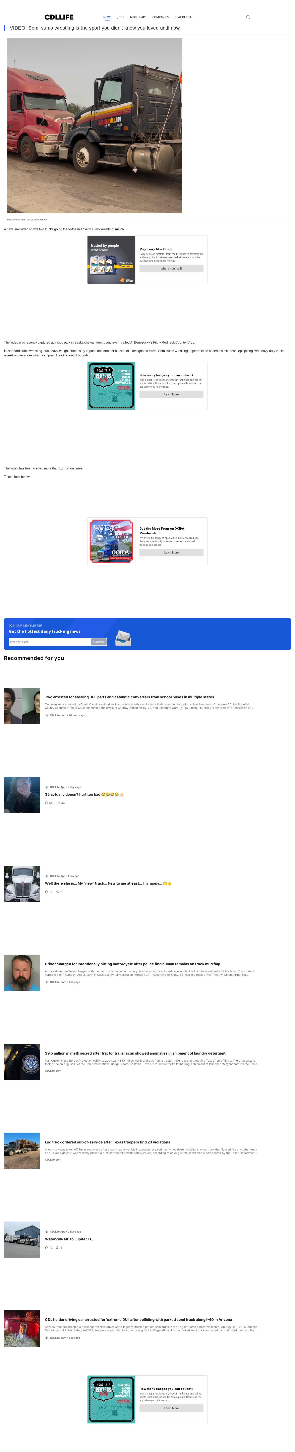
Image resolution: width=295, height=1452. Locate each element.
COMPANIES (160, 17)
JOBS (120, 17)
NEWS (107, 17)
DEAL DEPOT (183, 17)
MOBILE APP (138, 17)
